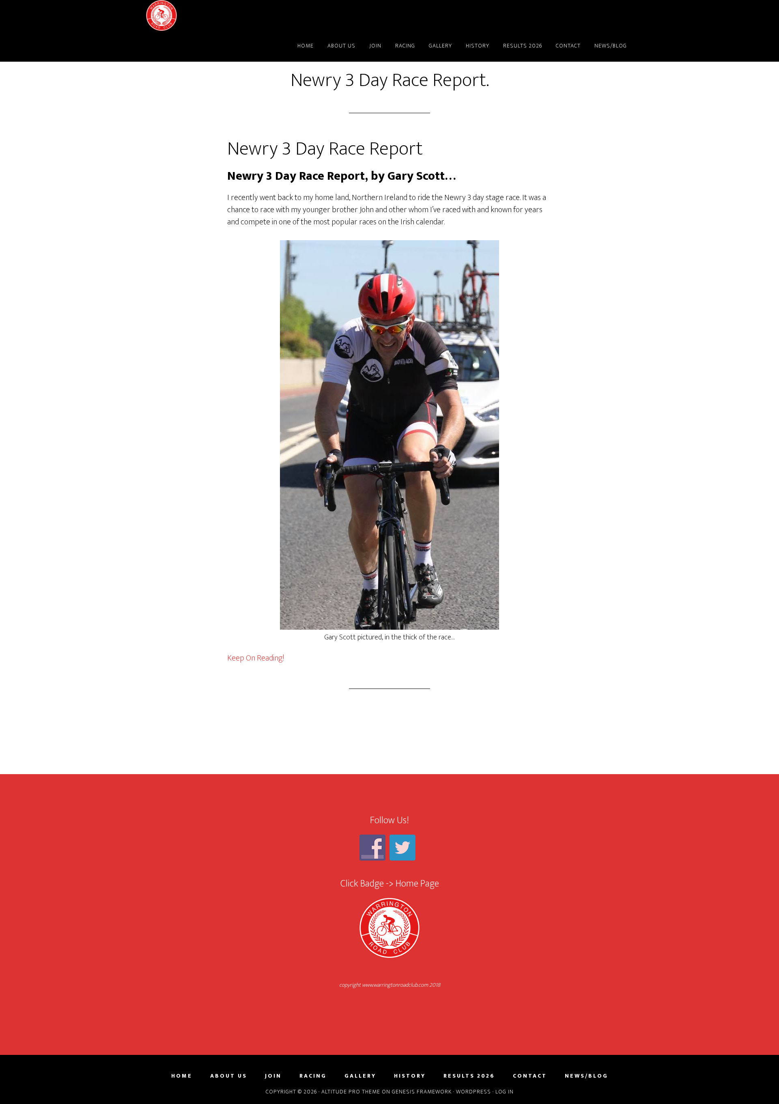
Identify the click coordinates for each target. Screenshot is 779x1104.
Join (273, 1076)
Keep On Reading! (255, 658)
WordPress (473, 1091)
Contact (530, 1076)
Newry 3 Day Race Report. (390, 80)
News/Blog (586, 1076)
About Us (228, 1076)
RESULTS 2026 (469, 1076)
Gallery (360, 1076)
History (410, 1076)
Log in (504, 1091)
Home (181, 1076)
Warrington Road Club (219, 15)
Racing (313, 1076)
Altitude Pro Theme (350, 1091)
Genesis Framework (422, 1091)
